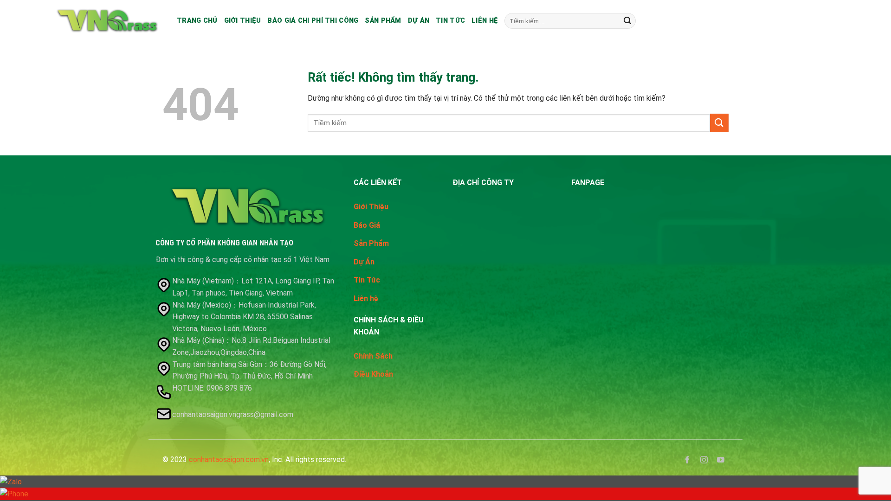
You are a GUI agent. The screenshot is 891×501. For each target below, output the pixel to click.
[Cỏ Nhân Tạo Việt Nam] (107, 21)
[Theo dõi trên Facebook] (687, 461)
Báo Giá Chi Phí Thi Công (312, 21)
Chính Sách (373, 356)
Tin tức (450, 21)
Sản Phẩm (383, 21)
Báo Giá (367, 225)
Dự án (418, 21)
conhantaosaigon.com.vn (229, 459)
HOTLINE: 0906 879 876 (213, 388)
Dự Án (364, 261)
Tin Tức (367, 280)
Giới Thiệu (371, 206)
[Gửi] (627, 21)
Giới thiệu (242, 21)
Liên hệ (484, 21)
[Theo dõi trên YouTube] (721, 461)
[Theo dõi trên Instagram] (704, 461)
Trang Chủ (197, 21)
